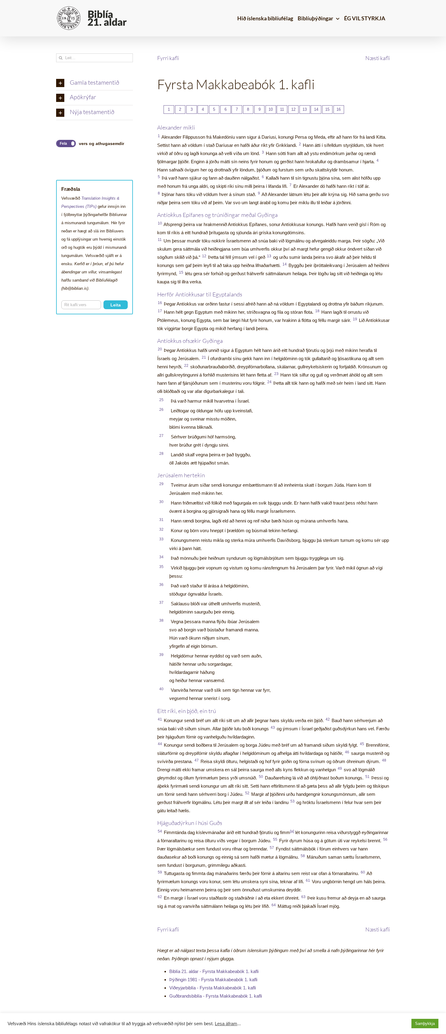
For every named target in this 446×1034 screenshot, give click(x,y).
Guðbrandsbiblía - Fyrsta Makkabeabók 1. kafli (215, 996)
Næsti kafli (377, 58)
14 (316, 109)
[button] (94, 83)
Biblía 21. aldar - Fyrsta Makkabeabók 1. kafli (213, 971)
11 (282, 109)
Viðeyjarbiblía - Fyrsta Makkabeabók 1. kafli (212, 987)
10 (271, 109)
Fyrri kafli (168, 58)
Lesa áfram (226, 1023)
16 (338, 109)
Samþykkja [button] (425, 1023)
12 (293, 109)
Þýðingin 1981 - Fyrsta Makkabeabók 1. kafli (213, 979)
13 (304, 109)
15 (327, 109)
